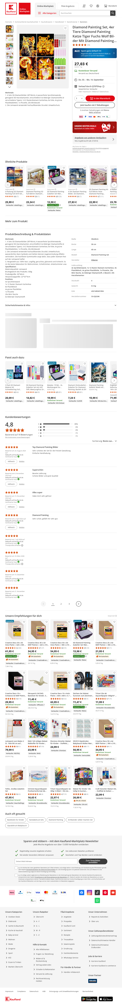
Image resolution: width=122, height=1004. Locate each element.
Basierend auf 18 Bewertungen (19, 435)
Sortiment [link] (68, 930)
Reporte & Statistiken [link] (99, 917)
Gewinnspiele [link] (69, 944)
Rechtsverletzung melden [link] (43, 979)
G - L (38, 926)
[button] (58, 424)
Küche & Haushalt (15, 930)
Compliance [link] (21, 991)
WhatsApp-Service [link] (71, 958)
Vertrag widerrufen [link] (43, 965)
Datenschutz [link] (34, 991)
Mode (10, 944)
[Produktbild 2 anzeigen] (9, 37)
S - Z (37, 935)
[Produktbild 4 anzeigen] (9, 55)
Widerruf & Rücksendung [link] (41, 959)
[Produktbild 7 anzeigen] (9, 81)
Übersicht (40, 917)
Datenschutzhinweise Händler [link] (103, 940)
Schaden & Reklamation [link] (45, 969)
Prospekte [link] (68, 921)
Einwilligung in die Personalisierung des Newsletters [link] (51, 877)
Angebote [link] (67, 917)
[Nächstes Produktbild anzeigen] (9, 87)
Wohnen (11, 939)
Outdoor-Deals (14, 917)
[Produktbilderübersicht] (9, 56)
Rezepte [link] (67, 935)
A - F (37, 921)
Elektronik (12, 921)
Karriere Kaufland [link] (98, 961)
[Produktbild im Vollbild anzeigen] (43, 56)
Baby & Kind (13, 935)
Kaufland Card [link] (69, 926)
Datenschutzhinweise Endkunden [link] (100, 946)
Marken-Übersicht (15, 967)
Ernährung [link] (68, 948)
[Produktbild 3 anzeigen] (9, 46)
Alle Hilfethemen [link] (42, 949)
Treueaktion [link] (68, 939)
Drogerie (11, 948)
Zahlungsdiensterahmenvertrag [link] (104, 936)
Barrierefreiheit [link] (88, 991)
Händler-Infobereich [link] (72, 972)
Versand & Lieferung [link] (44, 974)
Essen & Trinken (14, 962)
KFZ (9, 958)
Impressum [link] (9, 991)
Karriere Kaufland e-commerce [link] (103, 966)
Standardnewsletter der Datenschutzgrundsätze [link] (40, 869)
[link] (68, 6)
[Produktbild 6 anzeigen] (9, 72)
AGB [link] (43, 991)
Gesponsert (8, 189)
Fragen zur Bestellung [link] (44, 954)
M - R (38, 930)
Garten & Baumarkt (16, 926)
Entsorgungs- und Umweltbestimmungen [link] (64, 991)
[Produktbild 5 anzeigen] (9, 63)
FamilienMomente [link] (71, 953)
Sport (10, 953)
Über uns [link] (95, 921)
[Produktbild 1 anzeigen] (9, 29)
